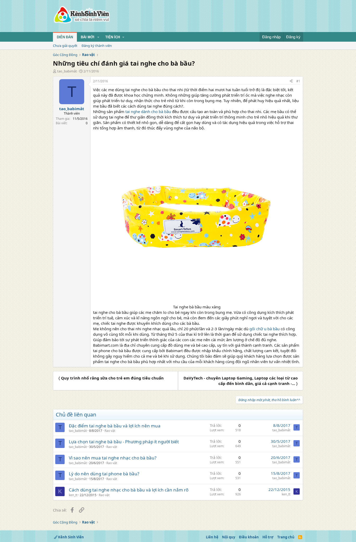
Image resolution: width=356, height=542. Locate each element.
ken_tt (73, 495)
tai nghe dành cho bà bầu (148, 111)
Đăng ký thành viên (97, 45)
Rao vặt (110, 430)
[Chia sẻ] (291, 81)
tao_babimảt (67, 71)
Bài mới (87, 37)
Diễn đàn (65, 37)
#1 (298, 81)
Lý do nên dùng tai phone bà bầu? (104, 474)
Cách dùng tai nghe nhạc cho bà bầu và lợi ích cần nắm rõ (128, 490)
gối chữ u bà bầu (264, 328)
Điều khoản (249, 537)
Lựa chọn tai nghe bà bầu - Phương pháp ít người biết (124, 442)
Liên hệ (212, 537)
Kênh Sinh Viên (70, 537)
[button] (98, 37)
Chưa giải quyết (65, 45)
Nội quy (228, 537)
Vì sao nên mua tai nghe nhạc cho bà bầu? (112, 458)
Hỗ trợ (267, 537)
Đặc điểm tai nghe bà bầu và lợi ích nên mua (115, 426)
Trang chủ (285, 537)
